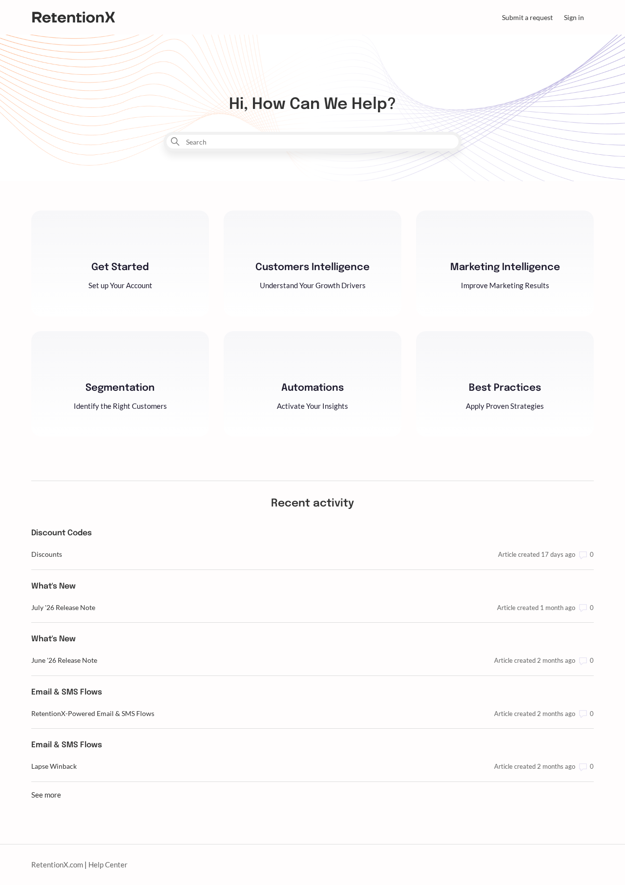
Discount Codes (61, 533)
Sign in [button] (574, 17)
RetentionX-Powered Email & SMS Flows (92, 713)
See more (46, 794)
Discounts (46, 554)
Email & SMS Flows (66, 692)
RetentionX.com (57, 864)
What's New (53, 586)
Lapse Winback (54, 766)
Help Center (107, 864)
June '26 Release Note (64, 660)
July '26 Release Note (63, 607)
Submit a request (527, 17)
